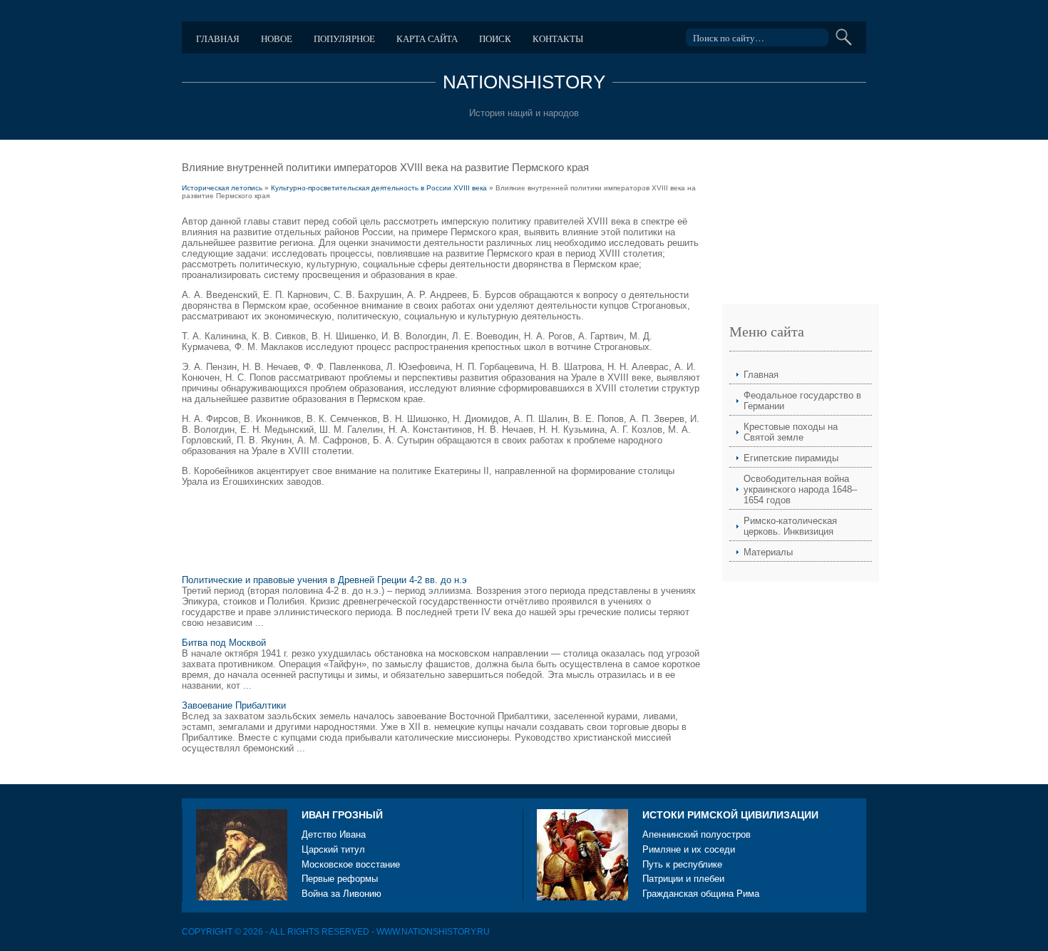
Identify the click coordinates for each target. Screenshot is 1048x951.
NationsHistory (524, 82)
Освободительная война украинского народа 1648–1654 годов (800, 489)
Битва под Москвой (224, 642)
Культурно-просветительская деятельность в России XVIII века (379, 188)
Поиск (495, 38)
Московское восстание (351, 864)
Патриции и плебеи (683, 878)
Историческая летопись (222, 188)
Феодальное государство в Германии (802, 400)
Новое (276, 38)
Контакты (558, 38)
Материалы (768, 552)
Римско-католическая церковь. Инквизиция (790, 526)
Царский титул (333, 849)
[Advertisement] (441, 533)
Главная (218, 38)
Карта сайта (427, 38)
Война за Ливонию (341, 893)
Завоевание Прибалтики (234, 705)
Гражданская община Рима (700, 893)
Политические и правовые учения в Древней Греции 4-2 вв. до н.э (324, 580)
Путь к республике (682, 864)
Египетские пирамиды (791, 458)
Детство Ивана (334, 834)
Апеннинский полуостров (696, 834)
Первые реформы (340, 878)
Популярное (344, 38)
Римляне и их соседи (688, 849)
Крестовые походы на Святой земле (791, 432)
